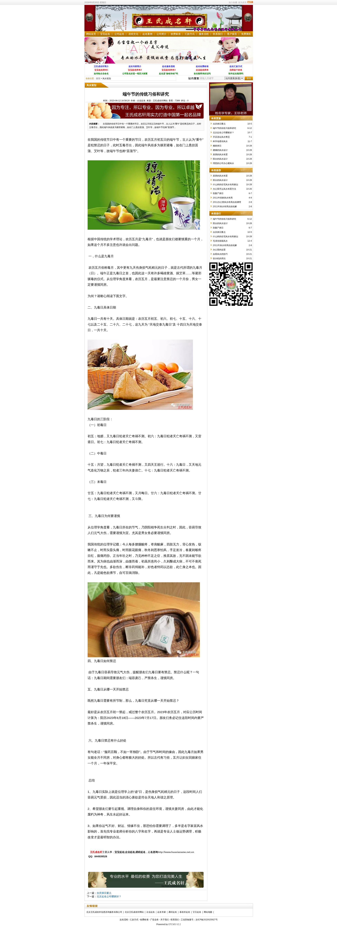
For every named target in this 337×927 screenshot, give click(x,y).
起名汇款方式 (236, 66)
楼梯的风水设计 (220, 150)
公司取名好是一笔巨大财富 (135, 73)
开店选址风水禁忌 (221, 137)
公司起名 (119, 33)
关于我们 (164, 919)
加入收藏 (233, 2)
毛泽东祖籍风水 (220, 241)
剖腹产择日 (218, 193)
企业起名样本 (202, 70)
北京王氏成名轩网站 (134, 912)
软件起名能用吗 (236, 73)
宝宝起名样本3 (169, 70)
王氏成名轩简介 (101, 66)
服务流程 (204, 33)
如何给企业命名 (101, 73)
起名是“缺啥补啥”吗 (168, 73)
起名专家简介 (135, 66)
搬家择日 (217, 146)
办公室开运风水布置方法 (224, 189)
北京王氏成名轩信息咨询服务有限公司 (104, 912)
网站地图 (208, 912)
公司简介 (161, 33)
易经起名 (172, 912)
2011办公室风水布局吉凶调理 (227, 202)
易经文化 (133, 33)
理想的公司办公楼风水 (223, 163)
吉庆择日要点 (104, 893)
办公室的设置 (219, 249)
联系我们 (218, 33)
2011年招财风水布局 (223, 197)
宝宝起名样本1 (101, 70)
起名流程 (124, 919)
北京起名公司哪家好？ (109, 896)
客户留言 (232, 33)
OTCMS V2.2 (174, 924)
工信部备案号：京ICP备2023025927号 (199, 919)
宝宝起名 (105, 33)
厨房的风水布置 (220, 154)
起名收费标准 (202, 66)
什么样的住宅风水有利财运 (225, 184)
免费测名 (246, 33)
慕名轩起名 (185, 912)
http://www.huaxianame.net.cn (176, 852)
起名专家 (161, 912)
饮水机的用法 (219, 258)
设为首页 (242, 2)
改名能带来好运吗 (202, 73)
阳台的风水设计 (220, 159)
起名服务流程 (168, 66)
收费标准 (176, 33)
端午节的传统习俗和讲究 (224, 128)
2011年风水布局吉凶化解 (225, 206)
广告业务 (154, 919)
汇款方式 (190, 33)
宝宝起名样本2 (135, 70)
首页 (98, 78)
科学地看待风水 (220, 141)
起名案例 (147, 33)
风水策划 (107, 78)
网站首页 (91, 33)
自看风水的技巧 (220, 254)
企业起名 (150, 912)
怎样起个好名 (236, 70)
